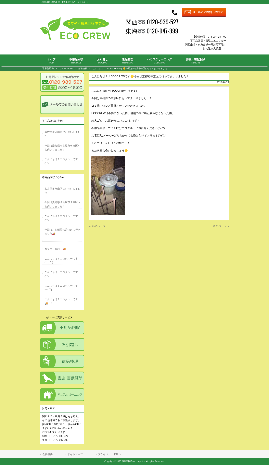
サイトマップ (75, 454)
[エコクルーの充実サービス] (62, 327)
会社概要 (47, 454)
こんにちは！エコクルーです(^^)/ (61, 161)
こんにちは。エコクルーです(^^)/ (61, 274)
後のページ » (221, 226)
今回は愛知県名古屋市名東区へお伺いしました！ (62, 147)
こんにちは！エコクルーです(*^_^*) (61, 287)
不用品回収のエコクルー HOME (57, 68)
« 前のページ (97, 226)
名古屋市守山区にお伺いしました (62, 134)
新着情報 (82, 68)
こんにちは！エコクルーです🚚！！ (61, 301)
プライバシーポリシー (110, 454)
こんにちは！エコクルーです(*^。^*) (61, 260)
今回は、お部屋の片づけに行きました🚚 (62, 231)
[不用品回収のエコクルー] (75, 39)
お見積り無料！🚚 (55, 248)
